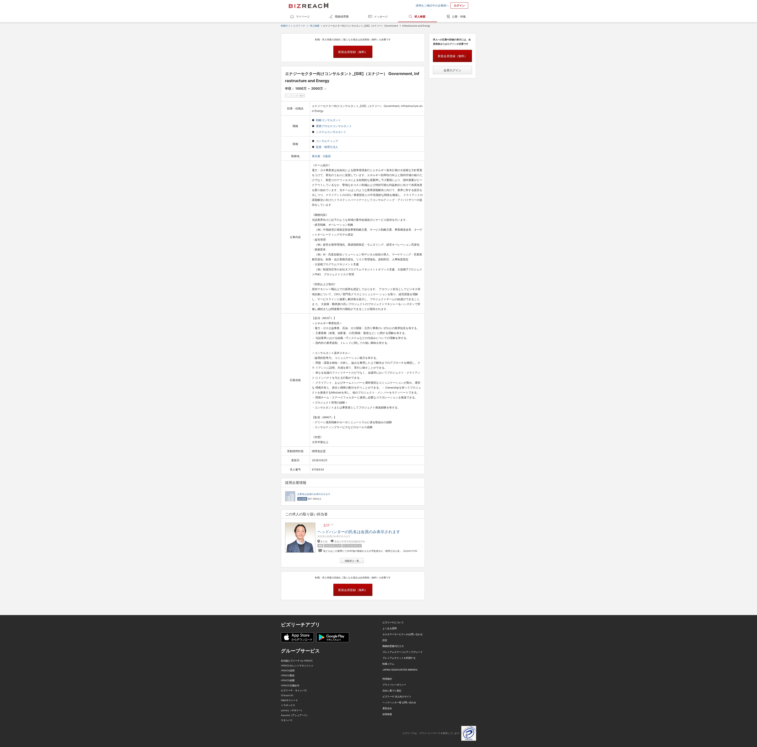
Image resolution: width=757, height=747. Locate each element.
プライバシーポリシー (394, 684)
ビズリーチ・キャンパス (294, 690)
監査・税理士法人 (327, 146)
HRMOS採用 (288, 670)
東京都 (316, 156)
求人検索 (419, 16)
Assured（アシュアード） (295, 715)
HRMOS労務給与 (290, 685)
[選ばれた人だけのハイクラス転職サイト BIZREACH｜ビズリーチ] (308, 5)
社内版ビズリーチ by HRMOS (297, 660)
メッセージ (381, 16)
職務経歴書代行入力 (393, 646)
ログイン (459, 5)
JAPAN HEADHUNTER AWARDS (400, 669)
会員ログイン (452, 70)
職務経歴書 (342, 16)
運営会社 (387, 708)
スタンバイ (287, 720)
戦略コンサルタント (328, 120)
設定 (384, 640)
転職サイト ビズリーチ (293, 25)
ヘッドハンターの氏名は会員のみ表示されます (358, 531)
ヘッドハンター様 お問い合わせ (399, 702)
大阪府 (327, 156)
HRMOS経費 (288, 680)
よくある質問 (389, 628)
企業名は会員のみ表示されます (313, 494)
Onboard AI (287, 695)
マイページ (303, 16)
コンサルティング (327, 141)
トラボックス (288, 705)
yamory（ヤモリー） (292, 710)
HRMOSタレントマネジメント (297, 665)
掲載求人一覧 (352, 560)
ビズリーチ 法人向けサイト (396, 696)
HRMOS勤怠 (288, 675)
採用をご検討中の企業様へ (432, 5)
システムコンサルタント (331, 132)
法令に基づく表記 (391, 690)
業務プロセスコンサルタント (334, 126)
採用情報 (387, 714)
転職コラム (388, 663)
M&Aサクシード (289, 700)
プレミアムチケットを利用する (399, 657)
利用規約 (387, 678)
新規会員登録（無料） (353, 52)
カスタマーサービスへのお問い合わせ (402, 634)
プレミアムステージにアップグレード (402, 651)
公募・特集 (459, 16)
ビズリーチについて (393, 622)
